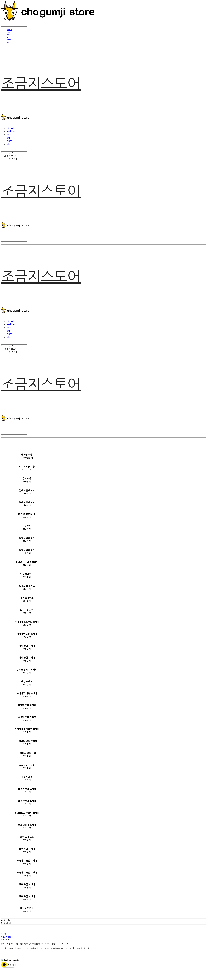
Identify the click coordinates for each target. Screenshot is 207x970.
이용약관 (3, 934)
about (9, 29)
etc (8, 42)
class (9, 39)
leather (10, 32)
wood (9, 34)
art (8, 37)
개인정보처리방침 (6, 937)
